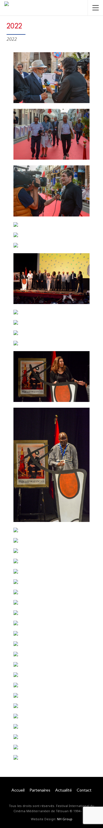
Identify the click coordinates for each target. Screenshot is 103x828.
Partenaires (39, 790)
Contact (84, 790)
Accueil (18, 790)
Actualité (63, 790)
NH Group (64, 819)
